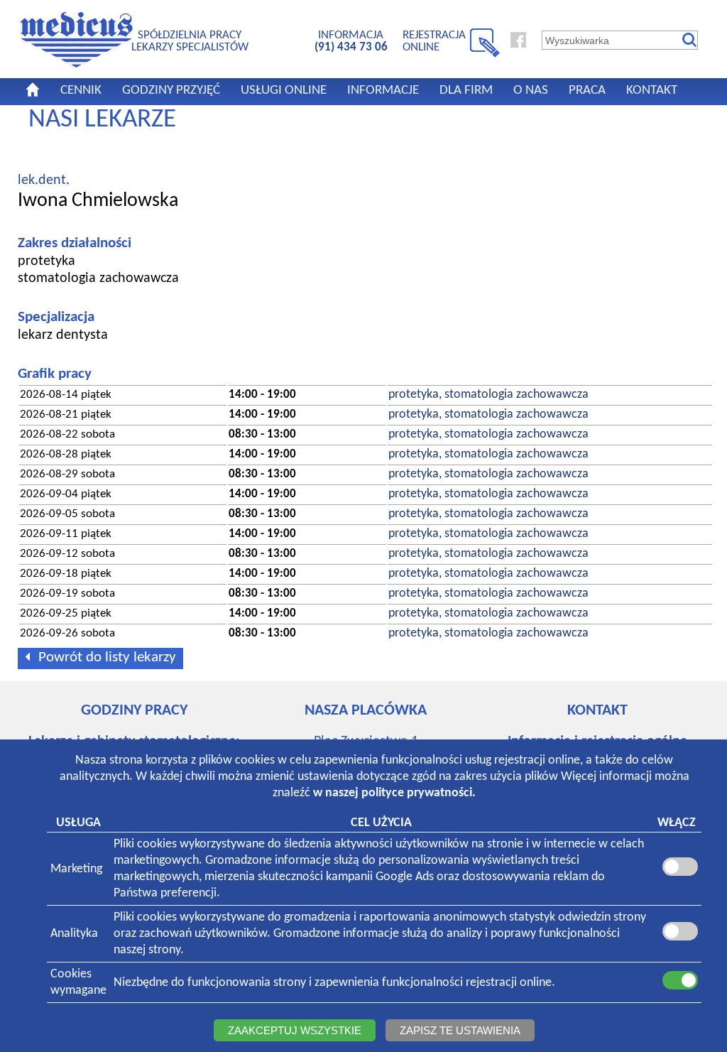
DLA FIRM (466, 90)
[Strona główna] (76, 68)
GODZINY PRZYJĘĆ (171, 90)
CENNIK (81, 90)
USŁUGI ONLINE (284, 90)
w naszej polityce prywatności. (394, 793)
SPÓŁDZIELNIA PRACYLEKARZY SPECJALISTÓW (189, 41)
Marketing (76, 869)
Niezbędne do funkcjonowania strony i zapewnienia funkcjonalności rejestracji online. (334, 982)
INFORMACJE (383, 90)
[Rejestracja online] (485, 54)
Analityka (74, 933)
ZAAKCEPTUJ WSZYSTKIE (294, 1030)
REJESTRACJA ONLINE (434, 41)
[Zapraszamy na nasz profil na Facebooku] (518, 44)
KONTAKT (651, 90)
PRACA (587, 90)
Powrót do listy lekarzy (107, 657)
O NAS (530, 90)
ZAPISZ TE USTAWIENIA (460, 1030)
